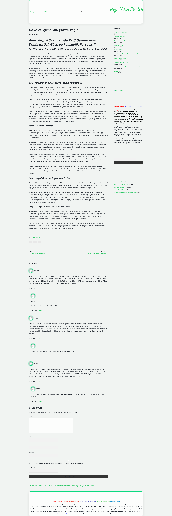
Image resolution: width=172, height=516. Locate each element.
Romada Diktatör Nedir (119, 187)
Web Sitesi (31, 452)
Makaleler (36, 237)
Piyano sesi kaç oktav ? (38, 253)
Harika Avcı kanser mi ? (119, 36)
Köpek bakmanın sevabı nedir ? (121, 62)
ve (39, 242)
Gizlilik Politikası (45, 12)
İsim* (30, 436)
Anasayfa (32, 12)
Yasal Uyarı (59, 12)
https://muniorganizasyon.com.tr (78, 486)
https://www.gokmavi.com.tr (38, 486)
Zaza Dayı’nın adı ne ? (119, 45)
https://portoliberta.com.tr (57, 486)
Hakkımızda (71, 12)
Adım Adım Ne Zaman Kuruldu (121, 182)
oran (35, 242)
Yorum (30, 416)
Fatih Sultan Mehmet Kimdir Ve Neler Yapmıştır (125, 192)
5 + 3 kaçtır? (32, 467)
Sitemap (92, 486)
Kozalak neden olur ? (119, 49)
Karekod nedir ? (117, 71)
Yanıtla (38, 288)
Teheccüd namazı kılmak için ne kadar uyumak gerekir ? (127, 67)
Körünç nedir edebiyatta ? (120, 58)
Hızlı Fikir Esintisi (126, 9)
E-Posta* (31, 444)
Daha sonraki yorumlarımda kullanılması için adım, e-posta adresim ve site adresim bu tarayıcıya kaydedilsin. (56, 463)
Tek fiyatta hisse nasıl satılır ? (121, 32)
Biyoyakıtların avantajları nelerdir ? (122, 41)
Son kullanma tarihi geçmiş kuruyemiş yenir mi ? (126, 54)
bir (30, 242)
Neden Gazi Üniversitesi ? (97, 253)
